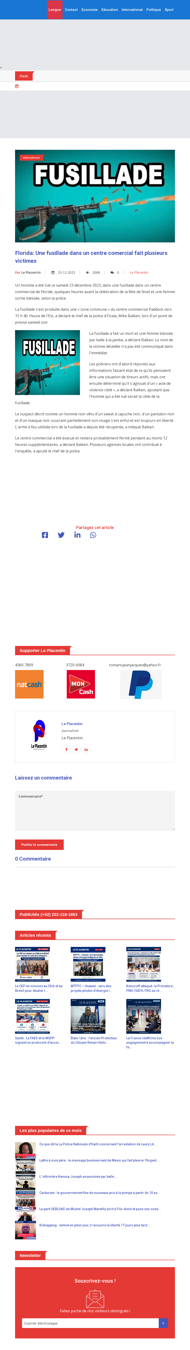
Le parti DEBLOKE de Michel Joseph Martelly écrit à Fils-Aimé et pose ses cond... (100, 1209)
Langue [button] (55, 10)
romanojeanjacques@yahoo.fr (135, 664)
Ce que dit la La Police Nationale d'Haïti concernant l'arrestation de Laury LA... (98, 1144)
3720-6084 (75, 664)
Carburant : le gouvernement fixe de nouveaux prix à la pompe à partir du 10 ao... (99, 1193)
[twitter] (76, 749)
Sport (169, 10)
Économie (90, 10)
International (132, 10)
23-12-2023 (66, 272)
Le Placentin (28, 272)
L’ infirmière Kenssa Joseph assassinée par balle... (78, 1176)
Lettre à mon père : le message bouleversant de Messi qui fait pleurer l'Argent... (99, 1160)
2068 (96, 272)
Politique (153, 10)
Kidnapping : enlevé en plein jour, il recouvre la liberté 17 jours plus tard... (94, 1225)
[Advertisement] (95, 32)
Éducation (109, 10)
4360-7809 (24, 664)
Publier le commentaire (39, 844)
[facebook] (66, 749)
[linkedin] (86, 749)
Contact (71, 10)
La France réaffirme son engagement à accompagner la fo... (150, 1042)
